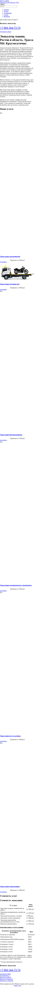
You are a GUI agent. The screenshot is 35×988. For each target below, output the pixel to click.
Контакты (7, 16)
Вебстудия (17, 985)
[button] (5, 31)
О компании (8, 13)
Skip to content (4, 1)
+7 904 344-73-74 (10, 27)
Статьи (6, 15)
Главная (6, 9)
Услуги (6, 11)
